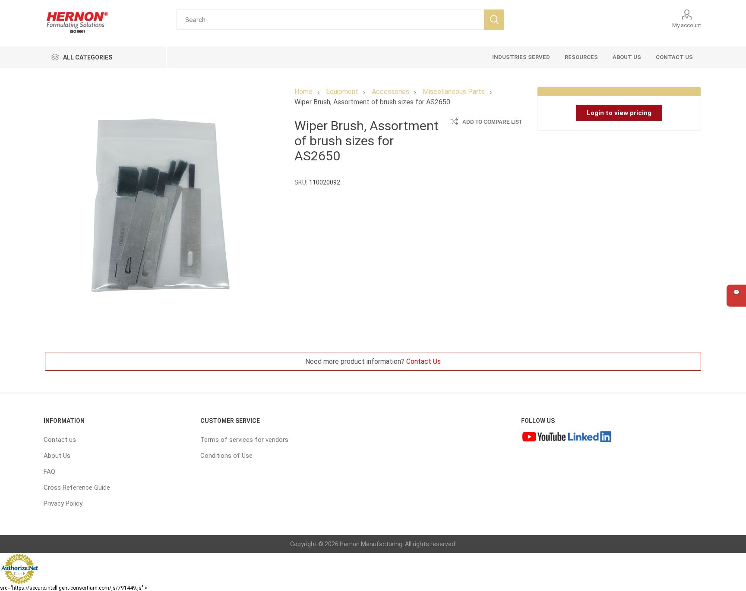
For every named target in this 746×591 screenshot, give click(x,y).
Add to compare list (492, 122)
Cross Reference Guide (77, 487)
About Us (57, 456)
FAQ (49, 471)
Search (494, 19)
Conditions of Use (226, 456)
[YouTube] (544, 437)
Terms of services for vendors (244, 440)
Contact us (60, 440)
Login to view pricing (619, 113)
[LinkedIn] (589, 437)
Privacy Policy (63, 503)
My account (686, 25)
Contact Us (423, 361)
